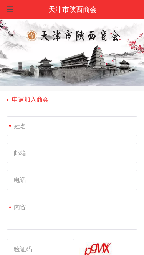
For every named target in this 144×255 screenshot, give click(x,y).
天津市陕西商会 (72, 9)
